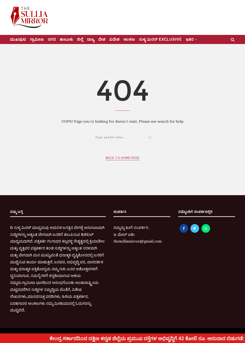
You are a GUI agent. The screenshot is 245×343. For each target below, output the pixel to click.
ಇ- (115, 234)
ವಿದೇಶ (114, 39)
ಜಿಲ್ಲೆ (80, 39)
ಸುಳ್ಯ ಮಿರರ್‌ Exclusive (160, 39)
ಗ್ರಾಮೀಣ (37, 39)
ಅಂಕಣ (129, 39)
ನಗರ (52, 39)
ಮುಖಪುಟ (18, 39)
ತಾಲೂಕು (66, 39)
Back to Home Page (122, 158)
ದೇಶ (102, 39)
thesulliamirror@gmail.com (137, 241)
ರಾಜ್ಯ (91, 39)
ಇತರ (190, 39)
